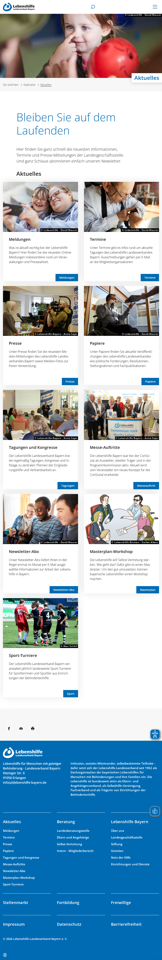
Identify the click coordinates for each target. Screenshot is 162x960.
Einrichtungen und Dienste (130, 864)
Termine (98, 239)
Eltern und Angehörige (73, 837)
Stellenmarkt (15, 902)
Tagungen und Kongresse (33, 447)
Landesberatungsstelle (73, 831)
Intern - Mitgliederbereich (75, 851)
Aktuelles (12, 821)
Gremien (117, 851)
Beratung (66, 821)
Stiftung (116, 844)
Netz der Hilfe (121, 857)
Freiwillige (121, 902)
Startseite (30, 85)
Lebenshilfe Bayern (129, 821)
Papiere (97, 343)
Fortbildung (68, 902)
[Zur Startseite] (19, 7)
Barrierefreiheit (126, 924)
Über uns (117, 831)
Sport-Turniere (23, 655)
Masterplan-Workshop (111, 551)
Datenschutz (69, 924)
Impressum (14, 924)
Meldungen (20, 239)
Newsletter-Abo (24, 551)
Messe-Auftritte (105, 447)
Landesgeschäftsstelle (126, 837)
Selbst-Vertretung (69, 844)
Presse (15, 343)
